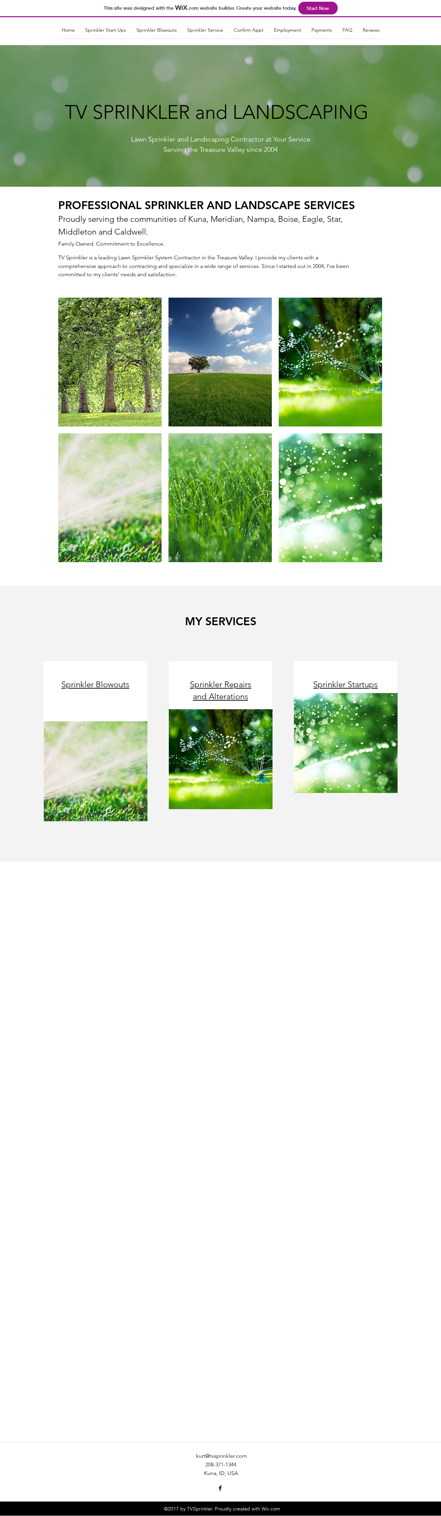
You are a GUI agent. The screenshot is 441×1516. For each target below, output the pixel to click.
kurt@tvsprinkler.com (221, 1456)
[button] (110, 362)
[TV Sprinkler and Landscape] (220, 1488)
